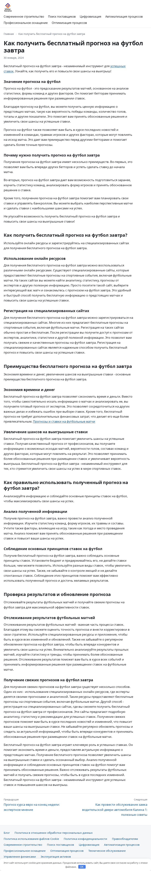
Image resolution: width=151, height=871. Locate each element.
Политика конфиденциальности (85, 839)
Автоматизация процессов (124, 16)
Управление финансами (20, 856)
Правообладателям (125, 839)
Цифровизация (90, 16)
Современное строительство (24, 16)
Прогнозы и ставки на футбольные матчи (64, 421)
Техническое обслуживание (107, 850)
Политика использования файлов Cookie (31, 839)
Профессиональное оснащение (26, 23)
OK (82, 866)
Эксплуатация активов (56, 856)
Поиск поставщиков (62, 16)
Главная (9, 34)
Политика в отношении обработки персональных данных (54, 832)
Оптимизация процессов (69, 23)
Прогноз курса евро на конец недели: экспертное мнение (32, 805)
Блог (7, 832)
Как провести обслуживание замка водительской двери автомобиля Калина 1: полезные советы (114, 807)
